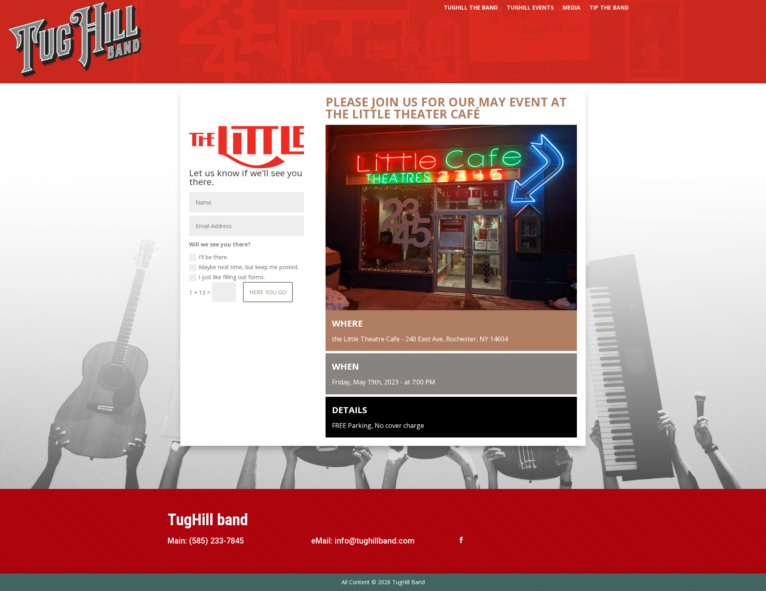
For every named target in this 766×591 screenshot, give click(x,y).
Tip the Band (609, 8)
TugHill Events (530, 8)
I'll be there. (213, 257)
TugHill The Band (471, 8)
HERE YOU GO (267, 292)
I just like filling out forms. (232, 277)
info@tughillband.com (375, 541)
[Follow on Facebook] (461, 540)
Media (571, 8)
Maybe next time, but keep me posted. (248, 267)
